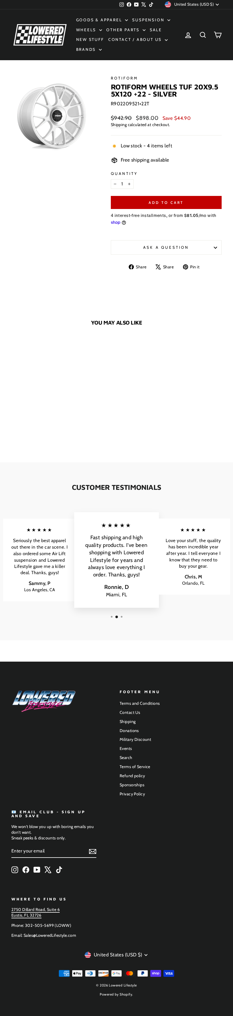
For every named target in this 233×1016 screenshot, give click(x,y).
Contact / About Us (135, 39)
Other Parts (123, 29)
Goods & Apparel (100, 19)
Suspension (149, 19)
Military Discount (135, 739)
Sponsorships (132, 784)
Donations (129, 730)
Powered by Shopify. (116, 994)
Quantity (124, 173)
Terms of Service (135, 766)
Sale (156, 29)
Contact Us (130, 712)
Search (126, 757)
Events (126, 748)
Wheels (87, 29)
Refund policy (132, 775)
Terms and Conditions (140, 703)
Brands (87, 49)
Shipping (119, 124)
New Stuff (90, 39)
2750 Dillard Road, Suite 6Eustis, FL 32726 (35, 912)
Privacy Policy (132, 794)
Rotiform (124, 78)
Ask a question (166, 247)
